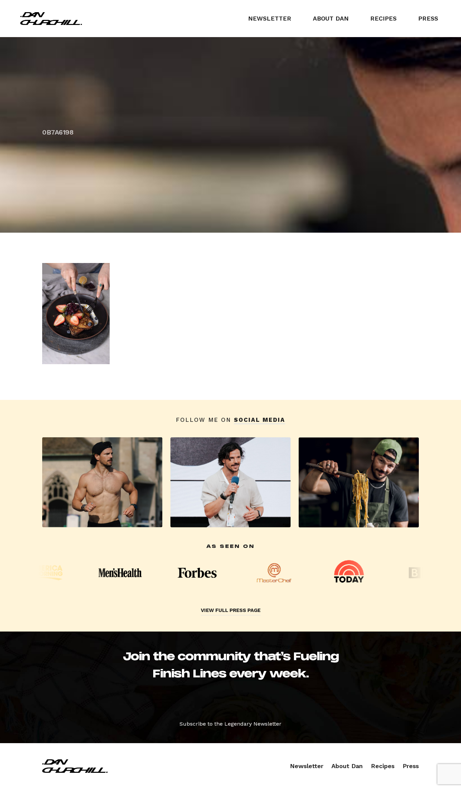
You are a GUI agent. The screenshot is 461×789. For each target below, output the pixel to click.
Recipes (383, 18)
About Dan (331, 18)
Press (428, 18)
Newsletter (269, 18)
